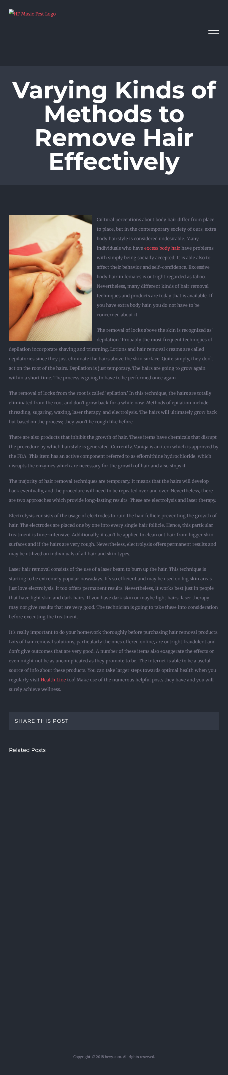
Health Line (53, 680)
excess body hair (162, 248)
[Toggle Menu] (214, 33)
